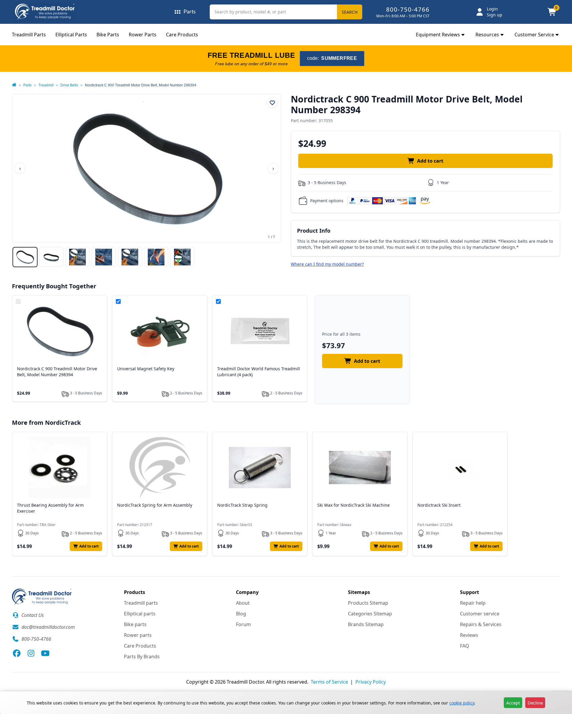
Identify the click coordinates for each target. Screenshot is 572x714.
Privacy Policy (370, 682)
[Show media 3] (77, 257)
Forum (243, 624)
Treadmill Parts (29, 34)
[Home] (14, 85)
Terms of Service (329, 682)
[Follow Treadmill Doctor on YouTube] (45, 653)
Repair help (473, 603)
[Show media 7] (182, 257)
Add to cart (430, 161)
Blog (241, 613)
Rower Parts (142, 34)
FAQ (464, 646)
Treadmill (46, 85)
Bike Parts (108, 34)
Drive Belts (69, 85)
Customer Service (534, 34)
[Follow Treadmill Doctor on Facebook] (16, 653)
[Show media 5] (130, 257)
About (243, 603)
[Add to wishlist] (272, 102)
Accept (513, 703)
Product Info (313, 230)
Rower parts (138, 635)
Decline (535, 703)
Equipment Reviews (438, 34)
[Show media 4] (104, 257)
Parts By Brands (142, 656)
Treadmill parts (141, 603)
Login (492, 9)
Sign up (494, 15)
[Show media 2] (51, 257)
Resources (487, 34)
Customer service (479, 613)
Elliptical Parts (71, 34)
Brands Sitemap (366, 624)
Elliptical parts (140, 613)
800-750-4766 (408, 9)
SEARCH (350, 12)
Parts (27, 85)
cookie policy (461, 703)
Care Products (182, 34)
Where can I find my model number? (327, 264)
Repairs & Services (480, 624)
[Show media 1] (25, 257)
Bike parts (135, 624)
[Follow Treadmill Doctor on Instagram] (31, 653)
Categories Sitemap (370, 613)
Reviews (469, 635)
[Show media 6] (156, 257)
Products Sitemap (368, 603)
